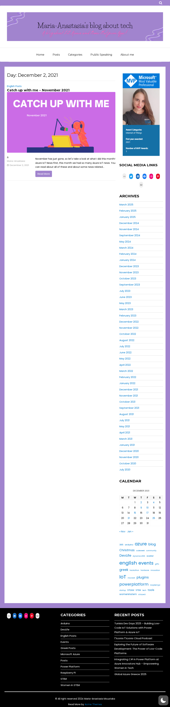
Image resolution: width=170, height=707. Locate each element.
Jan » (130, 531)
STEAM (130, 590)
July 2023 (124, 291)
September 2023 (129, 284)
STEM (138, 590)
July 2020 (124, 469)
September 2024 (129, 235)
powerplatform (134, 584)
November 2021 (128, 395)
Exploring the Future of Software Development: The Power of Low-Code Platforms (138, 649)
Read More (44, 174)
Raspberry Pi (68, 672)
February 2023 (127, 315)
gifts (157, 564)
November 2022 (128, 328)
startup (122, 590)
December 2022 (129, 321)
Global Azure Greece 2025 (130, 674)
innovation (155, 570)
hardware (145, 570)
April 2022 (125, 365)
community (151, 550)
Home (40, 54)
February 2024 (127, 254)
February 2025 (127, 210)
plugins (142, 577)
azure (141, 544)
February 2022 (127, 377)
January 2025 (127, 217)
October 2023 (127, 278)
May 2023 (125, 303)
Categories (75, 54)
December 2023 (129, 266)
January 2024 (127, 260)
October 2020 (127, 463)
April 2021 (124, 432)
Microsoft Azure (70, 654)
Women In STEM (70, 685)
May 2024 (125, 241)
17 (147, 512)
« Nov (122, 531)
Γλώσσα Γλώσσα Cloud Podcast (133, 638)
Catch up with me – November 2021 (38, 90)
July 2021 (124, 420)
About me (127, 54)
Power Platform (70, 666)
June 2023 (125, 297)
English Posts (14, 86)
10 (147, 507)
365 (121, 544)
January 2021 (127, 445)
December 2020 (129, 451)
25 (153, 518)
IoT (122, 576)
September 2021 (129, 408)
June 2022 (125, 352)
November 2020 (129, 457)
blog (152, 544)
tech (144, 590)
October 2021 (127, 401)
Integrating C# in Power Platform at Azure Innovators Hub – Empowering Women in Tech (136, 664)
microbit (131, 578)
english (128, 562)
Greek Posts (68, 648)
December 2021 (128, 389)
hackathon (134, 570)
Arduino (65, 623)
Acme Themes (93, 704)
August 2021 (126, 414)
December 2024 (129, 223)
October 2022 (127, 334)
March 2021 (125, 439)
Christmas (127, 550)
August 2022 (126, 340)
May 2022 (124, 358)
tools (151, 590)
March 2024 (126, 247)
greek (123, 570)
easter (150, 555)
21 (129, 518)
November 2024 (129, 229)
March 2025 (126, 204)
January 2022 (127, 383)
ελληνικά (141, 594)
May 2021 (124, 426)
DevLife (125, 555)
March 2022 (126, 371)
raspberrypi (155, 585)
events (146, 563)
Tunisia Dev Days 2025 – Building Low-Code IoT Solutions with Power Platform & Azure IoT (137, 628)
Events (65, 642)
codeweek (140, 550)
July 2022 (124, 346)
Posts (56, 54)
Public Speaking (101, 54)
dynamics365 (139, 556)
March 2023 (126, 309)
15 (135, 512)
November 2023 (129, 272)
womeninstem (128, 594)
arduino (129, 544)
